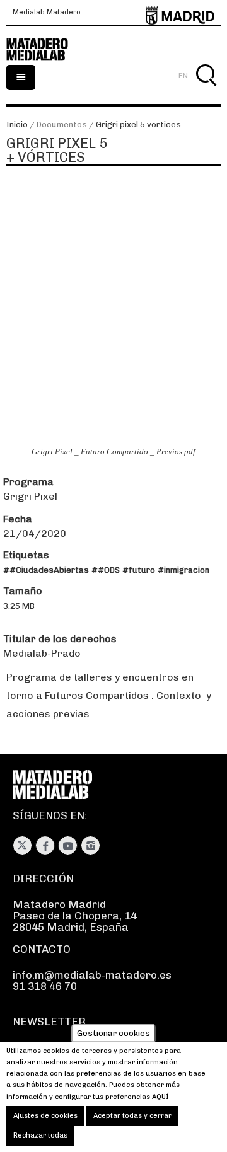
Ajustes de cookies (45, 1116)
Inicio (17, 124)
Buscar (206, 89)
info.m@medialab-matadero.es (92, 975)
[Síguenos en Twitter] (22, 845)
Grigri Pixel (30, 496)
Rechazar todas (40, 1135)
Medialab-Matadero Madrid (44, 50)
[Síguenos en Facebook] (45, 845)
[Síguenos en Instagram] (90, 845)
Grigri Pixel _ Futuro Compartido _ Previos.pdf (113, 451)
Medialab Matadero (47, 12)
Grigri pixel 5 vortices (138, 124)
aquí (160, 1097)
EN (183, 75)
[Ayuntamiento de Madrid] (180, 13)
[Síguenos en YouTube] (68, 845)
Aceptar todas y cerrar (132, 1116)
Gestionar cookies (113, 1033)
